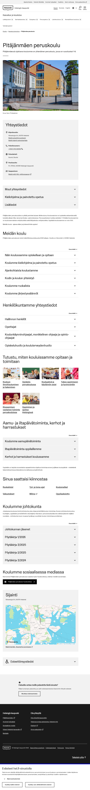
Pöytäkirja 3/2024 (15, 560)
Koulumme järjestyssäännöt (21, 293)
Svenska (61, 8)
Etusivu (5, 31)
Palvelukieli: (12, 154)
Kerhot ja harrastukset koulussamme (27, 456)
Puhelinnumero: (14, 146)
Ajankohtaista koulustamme (21, 270)
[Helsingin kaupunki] (6, 748)
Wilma (33, 493)
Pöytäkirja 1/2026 (15, 537)
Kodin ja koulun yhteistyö (19, 278)
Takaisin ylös (78, 757)
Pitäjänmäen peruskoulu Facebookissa (22, 582)
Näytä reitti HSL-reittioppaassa (20, 174)
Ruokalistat (8, 487)
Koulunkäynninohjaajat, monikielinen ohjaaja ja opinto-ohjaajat (37, 336)
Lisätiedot (10, 205)
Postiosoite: (12, 163)
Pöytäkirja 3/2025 (15, 545)
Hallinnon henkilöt (15, 319)
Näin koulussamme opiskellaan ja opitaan (29, 255)
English (68, 8)
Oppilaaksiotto (63, 493)
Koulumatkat (62, 487)
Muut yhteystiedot (15, 189)
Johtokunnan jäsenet (17, 529)
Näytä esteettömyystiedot (17, 138)
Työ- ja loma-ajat (37, 487)
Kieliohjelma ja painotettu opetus (24, 197)
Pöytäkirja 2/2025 (15, 552)
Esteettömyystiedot (22, 661)
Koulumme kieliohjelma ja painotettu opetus (30, 263)
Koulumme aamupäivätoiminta (23, 441)
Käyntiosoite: (13, 132)
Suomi (56, 8)
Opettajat (10, 327)
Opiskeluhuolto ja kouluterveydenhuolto (28, 345)
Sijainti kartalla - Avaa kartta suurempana (18, 647)
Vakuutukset (8, 493)
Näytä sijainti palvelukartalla (17, 140)
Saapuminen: (13, 171)
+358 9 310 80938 (15, 149)
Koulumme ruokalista (17, 286)
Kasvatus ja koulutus (14, 31)
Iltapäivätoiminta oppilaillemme (23, 449)
